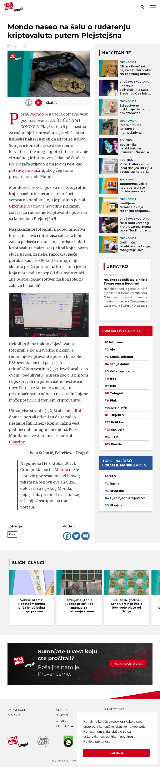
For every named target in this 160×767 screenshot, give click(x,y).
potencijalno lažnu (26, 170)
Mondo (37, 114)
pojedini (73, 410)
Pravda (116, 444)
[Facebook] (67, 536)
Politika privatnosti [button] (96, 741)
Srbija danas (120, 364)
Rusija (114, 483)
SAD (112, 476)
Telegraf (117, 393)
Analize (62, 709)
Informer (116, 342)
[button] (153, 7)
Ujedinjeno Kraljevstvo (128, 498)
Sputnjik (117, 429)
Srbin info (119, 408)
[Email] (85, 536)
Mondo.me (65, 469)
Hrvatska (117, 491)
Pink (113, 400)
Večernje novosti (123, 371)
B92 (113, 378)
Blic (113, 386)
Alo (112, 349)
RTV (114, 437)
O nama (14, 715)
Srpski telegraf (121, 357)
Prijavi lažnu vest (127, 664)
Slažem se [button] (117, 753)
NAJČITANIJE (116, 52)
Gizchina (17, 206)
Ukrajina (116, 505)
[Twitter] (76, 536)
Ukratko (117, 266)
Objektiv (117, 415)
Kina (12, 534)
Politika (117, 422)
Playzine (17, 442)
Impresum (16, 709)
